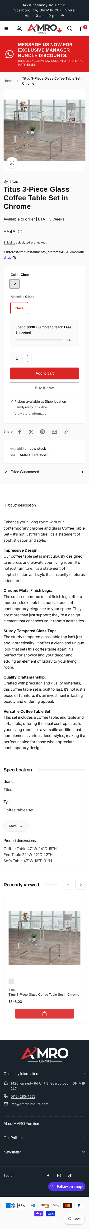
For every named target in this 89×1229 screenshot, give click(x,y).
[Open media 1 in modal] (44, 130)
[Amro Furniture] (44, 1061)
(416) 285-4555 (23, 1096)
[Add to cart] (44, 1014)
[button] (6, 28)
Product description (20, 505)
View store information (31, 413)
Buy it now (44, 388)
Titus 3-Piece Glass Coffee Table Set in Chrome (44, 994)
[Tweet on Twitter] (31, 431)
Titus (11, 181)
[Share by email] (54, 432)
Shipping (9, 242)
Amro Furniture (40, 1221)
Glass (19, 308)
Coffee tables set (18, 810)
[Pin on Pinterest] (42, 431)
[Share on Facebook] (19, 431)
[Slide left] (68, 885)
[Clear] (14, 284)
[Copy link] (66, 431)
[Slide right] (80, 885)
